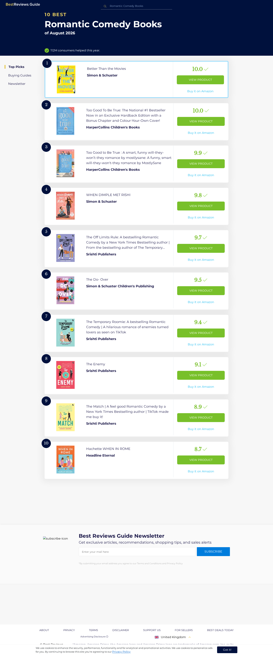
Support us (152, 630)
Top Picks (16, 67)
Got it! (227, 649)
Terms (93, 630)
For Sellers (184, 630)
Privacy (69, 630)
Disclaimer (120, 630)
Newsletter (16, 84)
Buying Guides (19, 75)
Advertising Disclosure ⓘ (94, 636)
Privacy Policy (121, 651)
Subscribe (213, 551)
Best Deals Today (220, 630)
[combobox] (136, 6)
